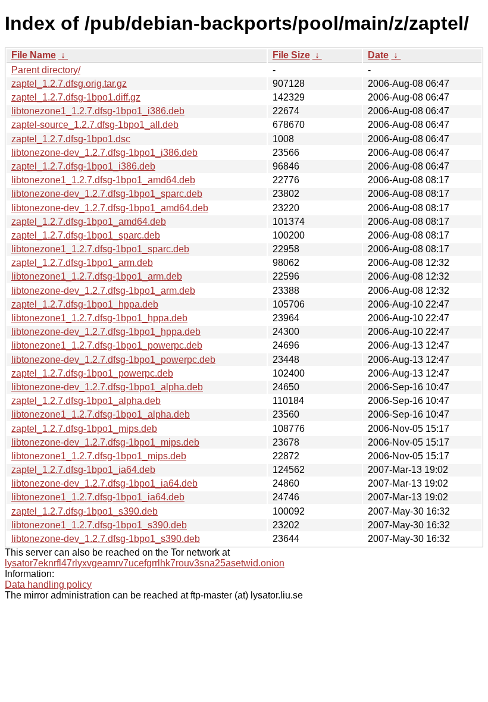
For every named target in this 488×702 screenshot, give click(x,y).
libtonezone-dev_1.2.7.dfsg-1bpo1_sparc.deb (106, 194)
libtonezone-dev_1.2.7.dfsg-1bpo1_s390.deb (105, 539)
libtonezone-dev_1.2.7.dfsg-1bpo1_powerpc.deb (113, 360)
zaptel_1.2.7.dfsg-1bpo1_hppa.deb (84, 304)
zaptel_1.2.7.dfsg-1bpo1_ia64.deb (83, 470)
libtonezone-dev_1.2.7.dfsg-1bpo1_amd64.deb (109, 208)
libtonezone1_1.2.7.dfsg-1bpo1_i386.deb (97, 111)
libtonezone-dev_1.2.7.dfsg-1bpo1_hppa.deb (106, 332)
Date (378, 55)
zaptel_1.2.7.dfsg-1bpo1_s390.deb (84, 511)
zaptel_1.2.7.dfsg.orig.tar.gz (69, 84)
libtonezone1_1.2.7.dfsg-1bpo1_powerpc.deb (106, 345)
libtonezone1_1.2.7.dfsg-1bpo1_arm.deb (96, 276)
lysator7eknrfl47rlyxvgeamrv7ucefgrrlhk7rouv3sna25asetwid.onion (144, 563)
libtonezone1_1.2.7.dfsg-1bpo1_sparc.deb (100, 249)
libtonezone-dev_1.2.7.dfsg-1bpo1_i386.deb (104, 153)
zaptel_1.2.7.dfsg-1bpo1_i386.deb (83, 166)
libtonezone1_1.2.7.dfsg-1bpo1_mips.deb (98, 456)
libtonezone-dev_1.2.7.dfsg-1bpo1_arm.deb (103, 291)
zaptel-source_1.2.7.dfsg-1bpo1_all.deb (95, 125)
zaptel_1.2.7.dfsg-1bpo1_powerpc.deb (92, 373)
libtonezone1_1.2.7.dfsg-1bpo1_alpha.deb (100, 414)
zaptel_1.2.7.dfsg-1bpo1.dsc (70, 139)
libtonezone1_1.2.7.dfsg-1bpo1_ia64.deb (97, 497)
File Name (33, 55)
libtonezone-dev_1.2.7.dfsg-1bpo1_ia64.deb (104, 483)
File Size (291, 55)
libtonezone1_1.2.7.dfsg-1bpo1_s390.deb (99, 525)
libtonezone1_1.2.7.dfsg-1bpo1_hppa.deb (99, 318)
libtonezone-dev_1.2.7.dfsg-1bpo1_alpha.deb (107, 387)
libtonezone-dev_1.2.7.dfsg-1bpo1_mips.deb (105, 442)
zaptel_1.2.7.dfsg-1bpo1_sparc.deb (85, 235)
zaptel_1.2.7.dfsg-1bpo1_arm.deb (82, 263)
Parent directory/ (45, 70)
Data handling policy (48, 584)
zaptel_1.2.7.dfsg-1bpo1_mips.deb (84, 429)
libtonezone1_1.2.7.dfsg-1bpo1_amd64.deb (103, 180)
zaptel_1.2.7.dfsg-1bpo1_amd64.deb (88, 222)
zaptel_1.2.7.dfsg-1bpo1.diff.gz (75, 97)
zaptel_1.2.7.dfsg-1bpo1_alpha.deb (86, 401)
